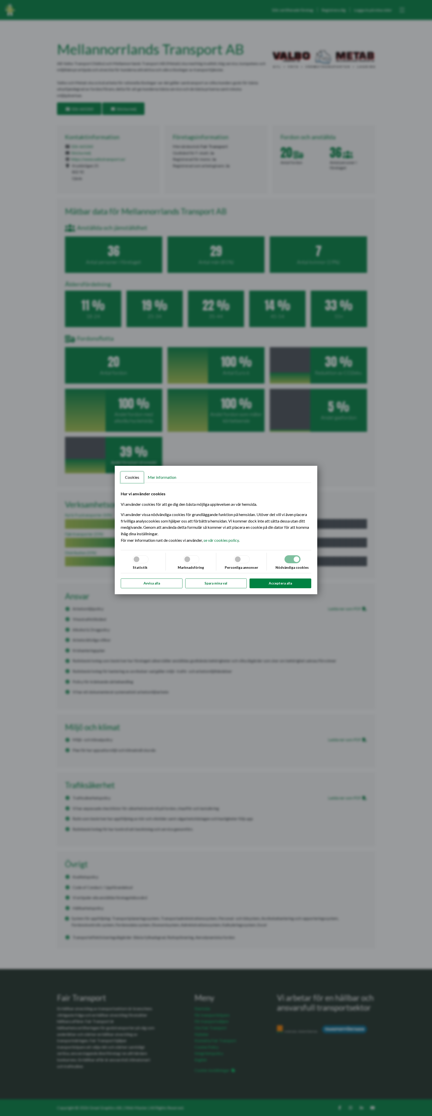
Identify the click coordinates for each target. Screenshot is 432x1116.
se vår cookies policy (221, 540)
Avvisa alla (152, 583)
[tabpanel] (216, 517)
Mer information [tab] (162, 477)
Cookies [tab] (132, 477)
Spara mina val (215, 583)
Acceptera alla (280, 583)
